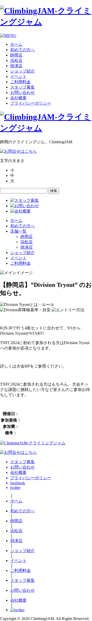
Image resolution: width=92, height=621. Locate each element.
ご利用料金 (20, 82)
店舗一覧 (18, 231)
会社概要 (18, 98)
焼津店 (16, 66)
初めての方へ (22, 50)
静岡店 (16, 55)
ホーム (16, 44)
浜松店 (16, 60)
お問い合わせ (22, 92)
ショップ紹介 (22, 71)
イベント (18, 76)
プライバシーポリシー (30, 103)
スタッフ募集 (22, 87)
